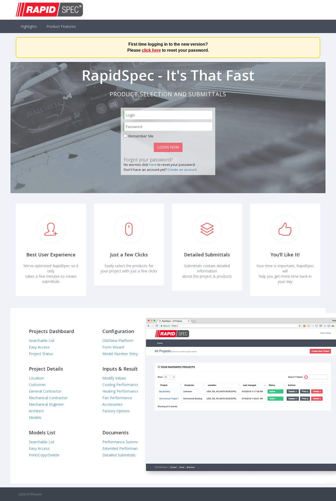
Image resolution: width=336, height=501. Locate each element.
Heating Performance (120, 391)
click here (151, 50)
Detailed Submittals (118, 454)
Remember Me (141, 136)
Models (35, 417)
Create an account (182, 169)
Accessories (112, 404)
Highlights (28, 26)
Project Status (41, 353)
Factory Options (116, 410)
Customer (37, 384)
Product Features (61, 26)
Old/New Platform (117, 340)
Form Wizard (113, 347)
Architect (36, 410)
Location (36, 378)
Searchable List (42, 340)
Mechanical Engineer (46, 404)
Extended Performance (121, 448)
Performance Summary (122, 441)
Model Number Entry (120, 353)
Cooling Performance (120, 384)
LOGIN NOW (168, 147)
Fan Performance (117, 397)
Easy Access (39, 347)
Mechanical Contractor (48, 397)
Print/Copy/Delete (44, 454)
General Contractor (45, 391)
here (153, 164)
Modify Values (114, 378)
